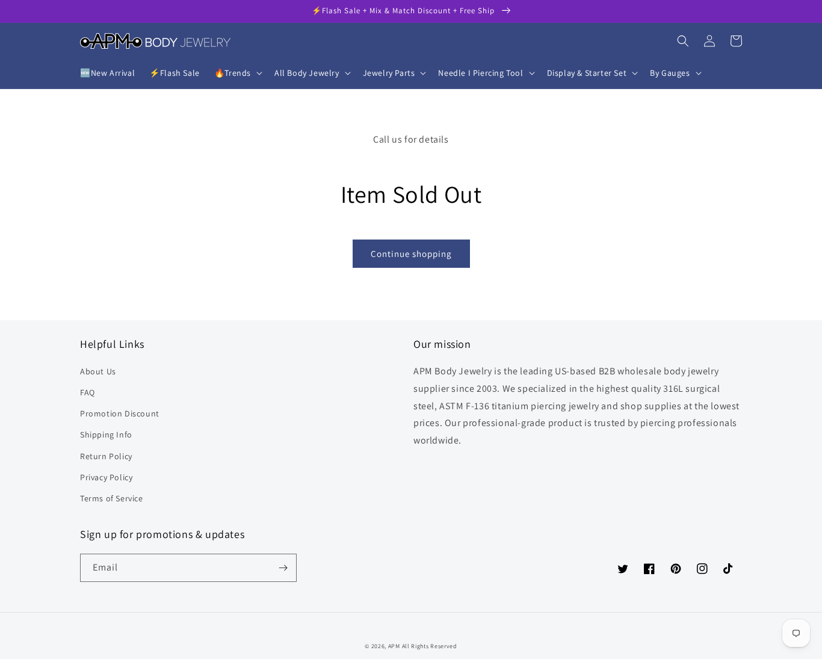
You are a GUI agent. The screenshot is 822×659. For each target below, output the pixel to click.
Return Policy (106, 456)
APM (395, 646)
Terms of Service (111, 498)
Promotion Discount (119, 413)
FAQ (87, 392)
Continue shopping (411, 253)
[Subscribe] (283, 568)
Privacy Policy (106, 477)
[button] (237, 72)
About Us (98, 371)
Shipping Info (106, 434)
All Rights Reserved (429, 646)
